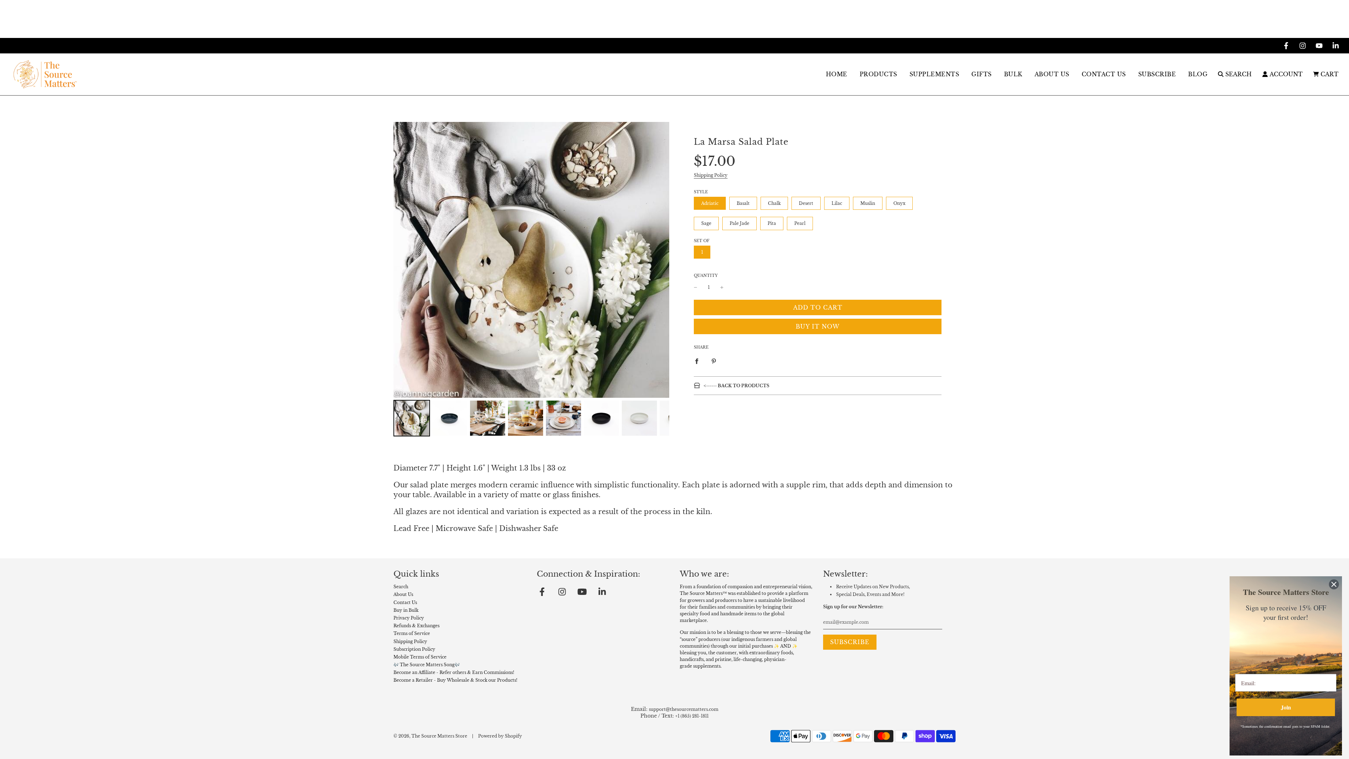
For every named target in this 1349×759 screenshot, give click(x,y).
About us (1052, 74)
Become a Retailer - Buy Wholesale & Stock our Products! (455, 680)
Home (836, 74)
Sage (706, 223)
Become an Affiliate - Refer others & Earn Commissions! (453, 672)
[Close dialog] (1334, 584)
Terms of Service (411, 633)
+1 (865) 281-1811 (692, 716)
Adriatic (709, 203)
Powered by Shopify (500, 736)
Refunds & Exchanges (416, 625)
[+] (722, 287)
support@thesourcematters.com (683, 709)
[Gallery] (531, 280)
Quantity (706, 275)
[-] (695, 287)
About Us (403, 594)
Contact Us (1104, 74)
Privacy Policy (408, 618)
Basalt (743, 203)
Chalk (774, 203)
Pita (772, 223)
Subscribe (1157, 74)
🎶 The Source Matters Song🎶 (426, 664)
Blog (1197, 74)
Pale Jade (739, 223)
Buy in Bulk (405, 610)
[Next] (659, 260)
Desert (806, 203)
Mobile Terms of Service (420, 657)
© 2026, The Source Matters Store (430, 736)
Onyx (899, 203)
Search (400, 586)
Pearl (800, 223)
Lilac (837, 203)
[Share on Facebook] (697, 360)
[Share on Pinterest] (714, 360)
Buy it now (818, 326)
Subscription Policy (414, 649)
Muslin (867, 203)
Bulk (1013, 74)
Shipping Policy (711, 175)
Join (1286, 707)
